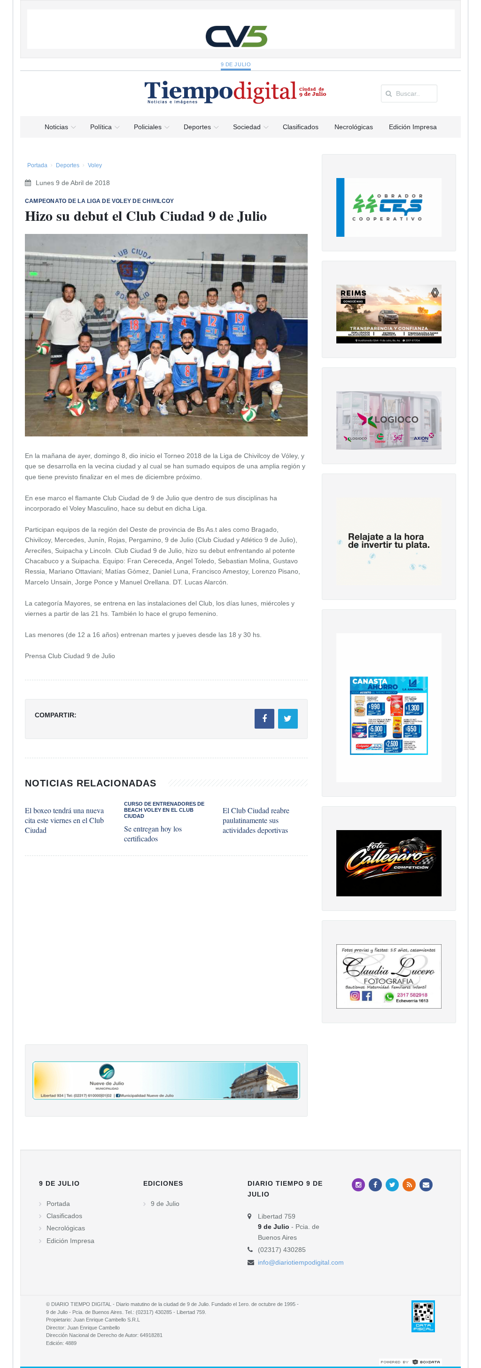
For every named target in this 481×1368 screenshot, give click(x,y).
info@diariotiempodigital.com (301, 1262)
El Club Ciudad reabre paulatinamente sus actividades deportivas (256, 820)
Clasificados (64, 1216)
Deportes (67, 165)
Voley (95, 165)
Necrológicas (66, 1228)
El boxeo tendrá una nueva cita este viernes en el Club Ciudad (64, 820)
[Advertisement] (166, 959)
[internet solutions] (410, 1361)
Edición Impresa (70, 1240)
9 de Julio (236, 64)
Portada (37, 165)
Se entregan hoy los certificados (153, 833)
